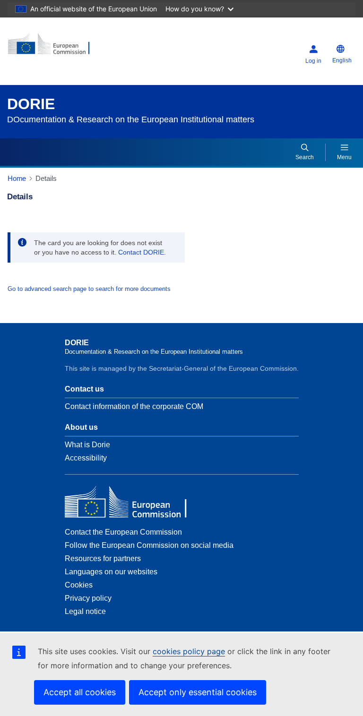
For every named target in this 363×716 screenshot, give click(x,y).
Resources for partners (103, 558)
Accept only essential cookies (197, 692)
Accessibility (86, 458)
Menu (344, 157)
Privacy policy (88, 598)
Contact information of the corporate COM (134, 406)
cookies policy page (189, 651)
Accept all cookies (79, 692)
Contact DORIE (141, 252)
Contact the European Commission (123, 532)
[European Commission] (64, 47)
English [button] (342, 60)
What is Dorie (87, 445)
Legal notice (85, 611)
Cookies (79, 585)
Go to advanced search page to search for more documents (89, 288)
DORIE (31, 103)
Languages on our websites (111, 572)
